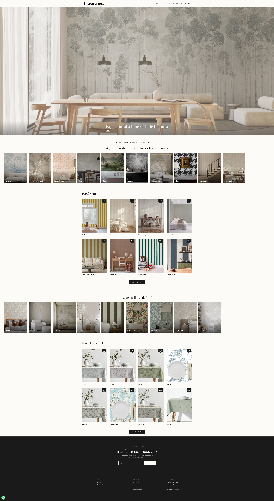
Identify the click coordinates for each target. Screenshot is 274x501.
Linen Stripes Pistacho (89, 275)
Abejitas (169, 424)
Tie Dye (112, 235)
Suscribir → (149, 462)
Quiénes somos (136, 482)
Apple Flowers (114, 424)
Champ (169, 384)
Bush (140, 384)
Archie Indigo (171, 275)
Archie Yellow (86, 235)
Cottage (84, 424)
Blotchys (141, 424)
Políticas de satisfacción (137, 489)
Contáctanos (136, 484)
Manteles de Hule (93, 343)
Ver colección (137, 282)
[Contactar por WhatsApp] (3, 498)
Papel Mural (89, 193)
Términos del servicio (153, 498)
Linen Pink (113, 275)
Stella (112, 384)
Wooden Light (142, 235)
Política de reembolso (132, 498)
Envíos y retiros (136, 487)
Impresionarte (122, 498)
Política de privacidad (142, 498)
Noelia (84, 384)
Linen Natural (171, 235)
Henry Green (142, 275)
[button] (161, 3)
